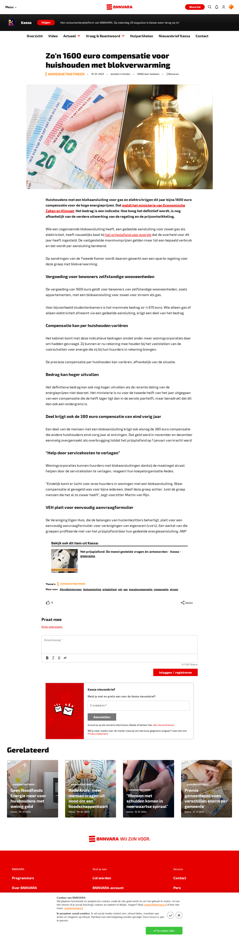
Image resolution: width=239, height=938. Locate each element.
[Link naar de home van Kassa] (11, 22)
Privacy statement (98, 733)
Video (53, 36)
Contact (202, 36)
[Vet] (47, 658)
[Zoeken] (210, 7)
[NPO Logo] (231, 7)
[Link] (65, 658)
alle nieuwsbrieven (163, 724)
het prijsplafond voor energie (128, 234)
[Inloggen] (224, 7)
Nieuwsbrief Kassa (174, 36)
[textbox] (120, 644)
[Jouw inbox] (217, 7)
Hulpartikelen (141, 36)
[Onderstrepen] (59, 658)
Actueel (69, 36)
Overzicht (35, 36)
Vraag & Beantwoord (103, 36)
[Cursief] (53, 658)
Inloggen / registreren (175, 672)
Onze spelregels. (52, 626)
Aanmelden (101, 717)
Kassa (26, 22)
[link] (71, 589)
